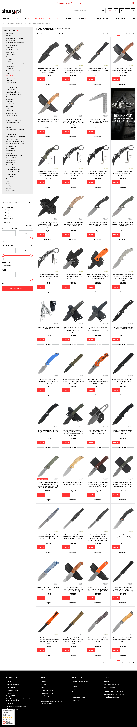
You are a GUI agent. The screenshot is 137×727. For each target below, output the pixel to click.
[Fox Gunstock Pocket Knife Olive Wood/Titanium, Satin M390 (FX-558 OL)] (123, 622)
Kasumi (8, 97)
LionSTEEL (9, 106)
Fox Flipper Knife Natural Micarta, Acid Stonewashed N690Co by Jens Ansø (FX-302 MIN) (73, 224)
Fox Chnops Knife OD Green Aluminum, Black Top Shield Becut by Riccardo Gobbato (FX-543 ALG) (73, 640)
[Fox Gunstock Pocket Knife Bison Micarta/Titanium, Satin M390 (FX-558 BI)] (98, 622)
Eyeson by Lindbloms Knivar (14, 71)
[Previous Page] (100, 34)
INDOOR (81, 19)
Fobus (8, 73)
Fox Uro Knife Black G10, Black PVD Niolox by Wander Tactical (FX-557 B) (123, 432)
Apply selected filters (17, 288)
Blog (133, 19)
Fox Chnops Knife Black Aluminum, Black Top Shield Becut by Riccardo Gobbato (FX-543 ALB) (123, 589)
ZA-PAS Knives (10, 190)
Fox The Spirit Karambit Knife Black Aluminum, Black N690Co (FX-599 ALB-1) (123, 173)
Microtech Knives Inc (12, 122)
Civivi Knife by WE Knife (13, 50)
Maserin (8, 118)
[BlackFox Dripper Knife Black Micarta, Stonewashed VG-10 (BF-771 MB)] (98, 206)
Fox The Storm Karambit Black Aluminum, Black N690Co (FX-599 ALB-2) (48, 276)
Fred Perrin (9, 80)
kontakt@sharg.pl (113, 697)
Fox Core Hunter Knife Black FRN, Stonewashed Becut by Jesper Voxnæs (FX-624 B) (73, 276)
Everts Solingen (11, 66)
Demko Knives (10, 54)
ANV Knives (9, 33)
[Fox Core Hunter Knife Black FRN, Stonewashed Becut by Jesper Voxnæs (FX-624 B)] (73, 259)
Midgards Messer (11, 125)
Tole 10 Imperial (11, 174)
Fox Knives (9, 75)
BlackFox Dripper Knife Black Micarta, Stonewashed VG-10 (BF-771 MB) (98, 224)
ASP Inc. (8, 36)
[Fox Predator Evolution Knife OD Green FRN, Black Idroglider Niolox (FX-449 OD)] (73, 364)
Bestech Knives (10, 40)
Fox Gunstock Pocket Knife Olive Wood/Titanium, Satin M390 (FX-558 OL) (123, 639)
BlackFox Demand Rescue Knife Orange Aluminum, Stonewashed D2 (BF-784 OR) (98, 381)
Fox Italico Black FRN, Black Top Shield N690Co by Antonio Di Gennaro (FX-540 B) (48, 70)
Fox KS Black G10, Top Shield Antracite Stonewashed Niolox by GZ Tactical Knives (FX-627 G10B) (98, 329)
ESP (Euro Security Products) (15, 64)
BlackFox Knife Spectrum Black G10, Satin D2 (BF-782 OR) (123, 536)
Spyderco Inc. (10, 165)
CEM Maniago (10, 47)
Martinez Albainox (11, 115)
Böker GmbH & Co (11, 45)
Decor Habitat (10, 52)
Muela (8, 132)
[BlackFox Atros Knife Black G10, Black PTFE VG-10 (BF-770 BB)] (123, 311)
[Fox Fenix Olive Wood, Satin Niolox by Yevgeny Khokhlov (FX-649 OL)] (48, 103)
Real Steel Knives (11, 146)
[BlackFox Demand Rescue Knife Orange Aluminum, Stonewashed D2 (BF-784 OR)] (98, 364)
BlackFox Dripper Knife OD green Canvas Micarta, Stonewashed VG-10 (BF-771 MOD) (123, 224)
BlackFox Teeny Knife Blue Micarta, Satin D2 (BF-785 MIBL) (48, 588)
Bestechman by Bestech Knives (15, 43)
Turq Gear (9, 181)
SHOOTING (5, 19)
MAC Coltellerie (10, 111)
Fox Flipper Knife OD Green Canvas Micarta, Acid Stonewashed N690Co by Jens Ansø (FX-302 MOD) (123, 277)
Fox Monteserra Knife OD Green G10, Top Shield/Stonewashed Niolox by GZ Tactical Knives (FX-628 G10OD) (73, 432)
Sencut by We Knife (12, 158)
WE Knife (8, 183)
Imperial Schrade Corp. (13, 92)
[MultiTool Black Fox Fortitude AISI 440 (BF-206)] (48, 311)
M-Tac (8, 108)
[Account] (121, 10)
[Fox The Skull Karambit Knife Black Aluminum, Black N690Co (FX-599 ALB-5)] (73, 156)
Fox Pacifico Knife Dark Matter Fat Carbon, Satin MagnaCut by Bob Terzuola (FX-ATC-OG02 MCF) (73, 536)
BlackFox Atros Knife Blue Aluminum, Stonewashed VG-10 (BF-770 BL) (48, 381)
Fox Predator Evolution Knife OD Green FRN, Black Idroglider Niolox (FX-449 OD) (73, 381)
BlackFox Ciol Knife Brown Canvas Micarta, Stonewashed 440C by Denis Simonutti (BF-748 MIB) (98, 484)
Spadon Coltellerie (11, 160)
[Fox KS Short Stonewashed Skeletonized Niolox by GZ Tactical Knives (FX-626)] (98, 414)
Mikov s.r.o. (9, 127)
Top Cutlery (9, 176)
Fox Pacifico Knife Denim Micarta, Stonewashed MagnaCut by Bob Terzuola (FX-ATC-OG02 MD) (48, 536)
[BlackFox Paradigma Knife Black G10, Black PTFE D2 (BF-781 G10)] (48, 414)
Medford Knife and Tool (13, 120)
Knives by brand (37, 23)
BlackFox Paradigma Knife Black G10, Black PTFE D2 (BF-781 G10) (48, 431)
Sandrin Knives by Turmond (14, 155)
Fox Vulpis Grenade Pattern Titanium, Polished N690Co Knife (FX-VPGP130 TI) (98, 121)
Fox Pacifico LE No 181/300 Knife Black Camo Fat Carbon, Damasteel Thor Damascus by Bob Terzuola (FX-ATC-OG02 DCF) (98, 537)
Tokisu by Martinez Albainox (14, 172)
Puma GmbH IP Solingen (13, 139)
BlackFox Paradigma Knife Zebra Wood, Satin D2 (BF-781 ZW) (73, 483)
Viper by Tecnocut (11, 186)
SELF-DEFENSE (22, 19)
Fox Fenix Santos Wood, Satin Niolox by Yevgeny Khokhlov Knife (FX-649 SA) (122, 70)
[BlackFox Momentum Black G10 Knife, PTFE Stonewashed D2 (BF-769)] (98, 53)
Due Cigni (9, 59)
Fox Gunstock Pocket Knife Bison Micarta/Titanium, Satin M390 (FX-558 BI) (98, 639)
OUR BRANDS (120, 19)
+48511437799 (118, 691)
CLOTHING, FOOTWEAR (100, 19)
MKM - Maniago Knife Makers (15, 129)
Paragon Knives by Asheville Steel (16, 136)
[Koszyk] (133, 10)
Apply (3, 241)
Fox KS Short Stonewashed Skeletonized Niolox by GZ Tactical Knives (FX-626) (98, 432)
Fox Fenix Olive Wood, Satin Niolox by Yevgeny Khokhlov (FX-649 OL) (48, 120)
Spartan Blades (10, 162)
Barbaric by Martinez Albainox (15, 38)
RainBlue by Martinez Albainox (15, 141)
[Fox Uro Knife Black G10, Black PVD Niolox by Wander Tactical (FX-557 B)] (123, 414)
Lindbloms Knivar (11, 104)
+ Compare (47, 84)
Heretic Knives (10, 90)
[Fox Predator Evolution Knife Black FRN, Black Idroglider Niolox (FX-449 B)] (123, 364)
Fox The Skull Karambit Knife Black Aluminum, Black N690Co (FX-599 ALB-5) (73, 173)
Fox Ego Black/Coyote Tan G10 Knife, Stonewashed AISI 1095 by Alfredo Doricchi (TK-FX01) (73, 70)
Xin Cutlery (9, 188)
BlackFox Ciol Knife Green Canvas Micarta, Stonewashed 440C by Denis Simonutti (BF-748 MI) (123, 484)
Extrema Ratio (10, 68)
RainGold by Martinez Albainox (15, 144)
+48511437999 (119, 694)
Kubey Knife (9, 101)
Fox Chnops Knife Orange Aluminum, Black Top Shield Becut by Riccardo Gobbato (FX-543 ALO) (48, 640)
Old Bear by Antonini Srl (13, 134)
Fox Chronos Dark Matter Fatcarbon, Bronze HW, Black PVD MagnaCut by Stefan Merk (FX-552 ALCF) (73, 122)
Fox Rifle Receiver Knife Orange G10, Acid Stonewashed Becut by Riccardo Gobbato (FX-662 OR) (98, 589)
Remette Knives (10, 151)
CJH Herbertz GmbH (12, 87)
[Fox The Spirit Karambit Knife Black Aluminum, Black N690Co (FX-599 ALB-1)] (123, 156)
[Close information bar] (133, 3)
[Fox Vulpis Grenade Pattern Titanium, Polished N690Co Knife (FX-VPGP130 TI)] (98, 103)
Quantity (41, 79)
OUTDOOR (67, 19)
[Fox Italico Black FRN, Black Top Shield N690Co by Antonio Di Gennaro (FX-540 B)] (48, 53)
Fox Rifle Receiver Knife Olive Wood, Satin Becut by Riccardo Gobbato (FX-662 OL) (73, 589)
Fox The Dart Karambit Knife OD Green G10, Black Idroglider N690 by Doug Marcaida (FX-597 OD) (48, 173)
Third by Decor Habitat (13, 169)
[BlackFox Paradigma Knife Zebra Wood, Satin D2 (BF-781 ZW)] (73, 467)
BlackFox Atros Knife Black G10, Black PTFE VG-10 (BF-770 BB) (123, 328)
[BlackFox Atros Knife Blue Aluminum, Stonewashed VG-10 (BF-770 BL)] (48, 364)
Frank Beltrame (10, 78)
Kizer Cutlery (9, 99)
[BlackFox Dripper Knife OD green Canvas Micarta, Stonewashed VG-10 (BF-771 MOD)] (123, 206)
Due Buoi (8, 57)
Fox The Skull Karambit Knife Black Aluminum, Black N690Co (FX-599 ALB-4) (98, 173)
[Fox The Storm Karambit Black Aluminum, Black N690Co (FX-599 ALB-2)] (48, 259)
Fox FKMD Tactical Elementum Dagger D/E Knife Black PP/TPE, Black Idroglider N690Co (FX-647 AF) (48, 225)
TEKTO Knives (10, 167)
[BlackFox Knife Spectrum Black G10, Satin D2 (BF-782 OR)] (123, 519)
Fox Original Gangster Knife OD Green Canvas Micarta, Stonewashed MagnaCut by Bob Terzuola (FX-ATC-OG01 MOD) (48, 485)
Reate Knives (10, 148)
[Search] (103, 10)
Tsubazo (8, 179)
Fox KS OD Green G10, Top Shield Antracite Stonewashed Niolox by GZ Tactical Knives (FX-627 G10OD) (73, 329)
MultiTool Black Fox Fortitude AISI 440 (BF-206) (48, 328)
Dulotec (8, 61)
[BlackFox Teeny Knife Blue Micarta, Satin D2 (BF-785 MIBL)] (48, 571)
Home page (5, 23)
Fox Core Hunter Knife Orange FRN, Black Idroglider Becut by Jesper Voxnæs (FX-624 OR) (98, 276)
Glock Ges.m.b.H (11, 82)
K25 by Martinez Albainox (13, 94)
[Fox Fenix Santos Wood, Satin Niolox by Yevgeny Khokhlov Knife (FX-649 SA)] (123, 53)
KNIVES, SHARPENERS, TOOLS (45, 19)
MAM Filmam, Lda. (11, 113)
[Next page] (133, 34)
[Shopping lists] (127, 10)
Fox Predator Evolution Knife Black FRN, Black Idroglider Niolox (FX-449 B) (122, 381)
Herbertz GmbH (11, 85)
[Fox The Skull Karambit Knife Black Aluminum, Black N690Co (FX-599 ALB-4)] (98, 156)
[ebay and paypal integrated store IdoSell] (130, 721)
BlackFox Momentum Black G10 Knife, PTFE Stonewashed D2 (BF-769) (98, 70)
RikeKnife (9, 153)
